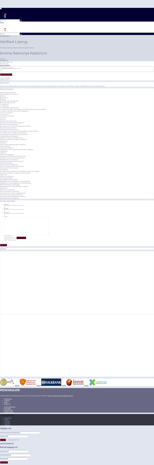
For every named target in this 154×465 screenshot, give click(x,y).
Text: (6, 216)
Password (3, 436)
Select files (21, 238)
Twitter (6, 419)
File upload (8, 236)
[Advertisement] (14, 282)
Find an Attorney (9, 407)
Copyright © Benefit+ (7, 415)
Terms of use (8, 410)
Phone (6, 212)
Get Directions (5, 65)
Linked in (7, 424)
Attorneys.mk (10, 389)
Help (5, 402)
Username (4, 451)
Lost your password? (7, 443)
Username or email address (10, 432)
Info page (7, 408)
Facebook (7, 418)
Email (6, 208)
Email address (5, 455)
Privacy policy (9, 412)
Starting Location (7, 68)
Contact (7, 400)
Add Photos (4, 60)
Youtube (7, 423)
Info (5, 14)
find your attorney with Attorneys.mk (60, 396)
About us (7, 404)
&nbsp (17, 385)
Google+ (7, 421)
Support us (8, 399)
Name (6, 204)
